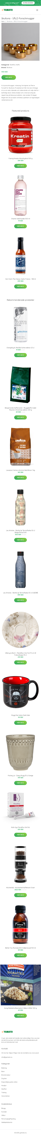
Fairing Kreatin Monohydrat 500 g (20, 158)
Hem (2, 21)
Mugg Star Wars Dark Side (20, 715)
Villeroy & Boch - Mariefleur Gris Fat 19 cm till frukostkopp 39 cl (20, 654)
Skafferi (12, 65)
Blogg (3, 1108)
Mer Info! (8, 77)
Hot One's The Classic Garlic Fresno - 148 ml (20, 279)
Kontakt (4, 1112)
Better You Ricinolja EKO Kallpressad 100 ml (20, 948)
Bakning (4, 1068)
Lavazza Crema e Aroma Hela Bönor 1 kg (20, 470)
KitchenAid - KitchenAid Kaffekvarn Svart (20, 888)
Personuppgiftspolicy (8, 1119)
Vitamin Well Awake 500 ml (20, 219)
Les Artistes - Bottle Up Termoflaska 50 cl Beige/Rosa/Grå (20, 531)
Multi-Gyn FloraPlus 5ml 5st (20, 827)
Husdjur (3, 1085)
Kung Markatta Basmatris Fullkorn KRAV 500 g (20, 1008)
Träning (3, 1092)
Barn (3, 1071)
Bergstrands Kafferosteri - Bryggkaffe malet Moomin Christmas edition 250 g (20, 409)
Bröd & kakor (5, 1075)
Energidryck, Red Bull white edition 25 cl (20, 348)
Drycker (4, 1078)
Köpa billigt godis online (9, 1082)
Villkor (3, 1115)
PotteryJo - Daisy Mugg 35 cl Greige (20, 775)
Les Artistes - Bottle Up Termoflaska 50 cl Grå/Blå (20, 593)
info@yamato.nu (6, 1057)
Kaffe (18, 65)
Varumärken (5, 1096)
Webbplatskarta (6, 1122)
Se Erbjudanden (28, 3)
